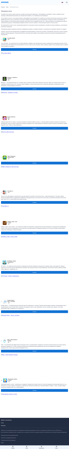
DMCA (2, 442)
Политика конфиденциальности (8, 437)
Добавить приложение (6, 420)
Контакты (3, 425)
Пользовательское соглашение (8, 440)
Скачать (34, 49)
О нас (2, 422)
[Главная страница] (4, 3)
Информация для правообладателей (9, 435)
